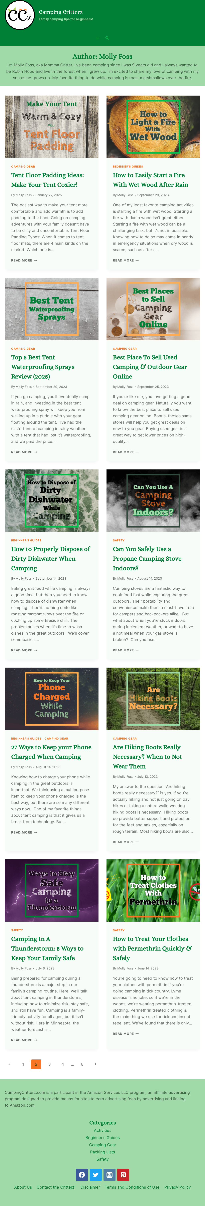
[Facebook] (82, 1175)
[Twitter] (96, 1175)
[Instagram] (110, 1175)
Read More (21, 260)
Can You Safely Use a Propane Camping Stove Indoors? (147, 558)
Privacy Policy (177, 1187)
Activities (102, 1130)
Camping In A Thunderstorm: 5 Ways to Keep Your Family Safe (47, 948)
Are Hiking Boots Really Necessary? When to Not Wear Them (147, 756)
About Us (23, 1187)
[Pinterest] (123, 1175)
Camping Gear (23, 166)
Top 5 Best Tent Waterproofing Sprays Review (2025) (42, 366)
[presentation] (51, 127)
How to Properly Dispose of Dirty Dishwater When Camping (50, 558)
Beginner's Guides (128, 166)
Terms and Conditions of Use (132, 1187)
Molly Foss (24, 195)
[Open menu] (98, 38)
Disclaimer (90, 1187)
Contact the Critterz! (56, 1187)
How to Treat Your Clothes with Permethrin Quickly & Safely (152, 948)
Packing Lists (102, 1152)
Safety (119, 540)
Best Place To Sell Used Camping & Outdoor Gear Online (150, 366)
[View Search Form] (107, 38)
